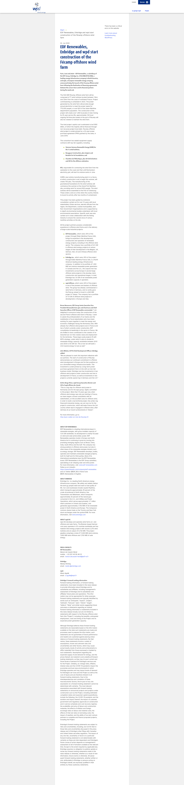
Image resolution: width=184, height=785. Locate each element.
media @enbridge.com (73, 566)
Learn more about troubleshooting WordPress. (111, 35)
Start (62, 30)
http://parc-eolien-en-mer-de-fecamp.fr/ (74, 417)
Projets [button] (147, 11)
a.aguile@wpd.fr (71, 575)
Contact (134, 2)
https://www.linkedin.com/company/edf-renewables (78, 469)
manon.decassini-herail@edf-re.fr (76, 556)
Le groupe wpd (136, 11)
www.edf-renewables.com (88, 465)
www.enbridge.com (79, 515)
